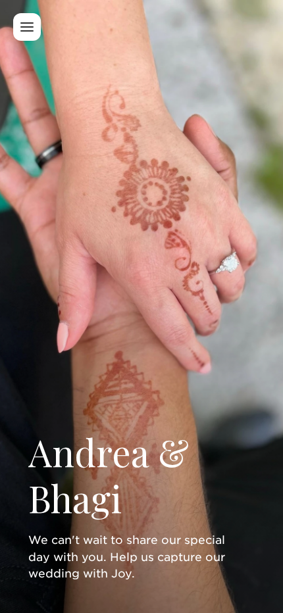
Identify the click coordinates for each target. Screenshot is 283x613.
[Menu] (27, 27)
